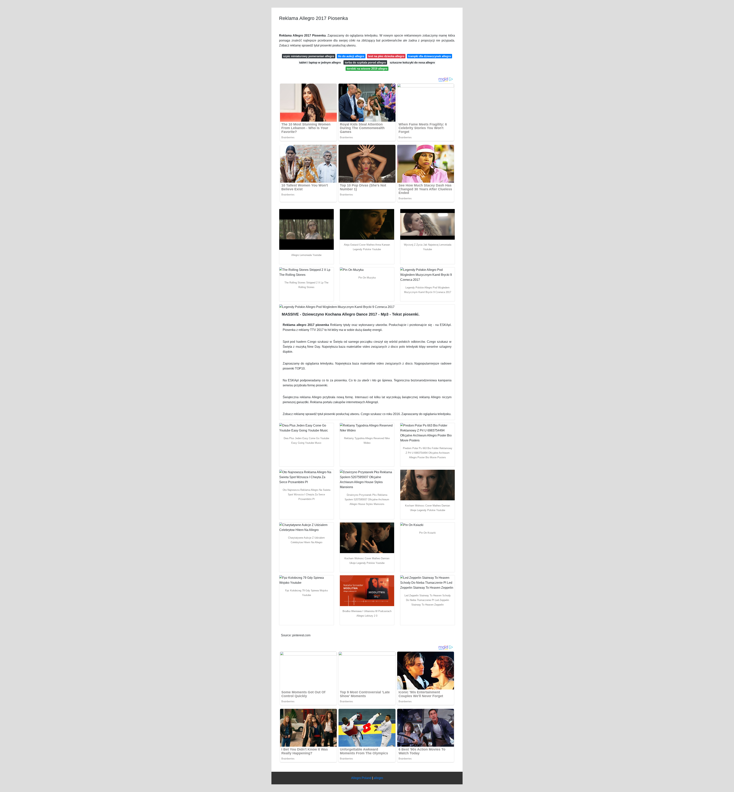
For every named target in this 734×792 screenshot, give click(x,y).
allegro (378, 778)
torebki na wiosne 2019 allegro (367, 68)
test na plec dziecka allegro (386, 56)
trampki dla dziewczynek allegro (429, 56)
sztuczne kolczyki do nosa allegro (412, 62)
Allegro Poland (361, 778)
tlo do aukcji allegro (351, 56)
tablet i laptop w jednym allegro (320, 62)
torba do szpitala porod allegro (365, 62)
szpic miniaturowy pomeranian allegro (308, 56)
